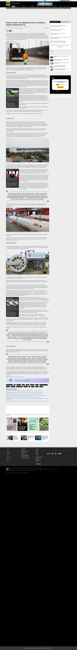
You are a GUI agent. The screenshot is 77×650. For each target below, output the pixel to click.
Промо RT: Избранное (25, 451)
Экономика (32, 6)
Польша (37, 384)
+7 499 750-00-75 (46, 469)
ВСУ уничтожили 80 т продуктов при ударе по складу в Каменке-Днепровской (60, 38)
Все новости (60, 46)
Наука (42, 6)
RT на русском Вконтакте (61, 0)
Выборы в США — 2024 (60, 8)
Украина (41, 386)
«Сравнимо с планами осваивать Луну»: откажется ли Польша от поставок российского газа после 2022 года (12, 99)
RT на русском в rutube (65, 0)
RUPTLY (37, 459)
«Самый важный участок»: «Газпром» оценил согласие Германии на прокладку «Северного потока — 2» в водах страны (28, 399)
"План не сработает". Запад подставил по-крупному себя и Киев (62, 60)
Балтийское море (9, 384)
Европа (19, 8)
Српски (37, 454)
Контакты (22, 453)
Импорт (27, 384)
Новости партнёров (24, 456)
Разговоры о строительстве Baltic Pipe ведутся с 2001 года (17, 74)
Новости (8, 6)
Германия (25, 386)
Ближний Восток (28, 8)
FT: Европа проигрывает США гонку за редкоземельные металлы (57, 30)
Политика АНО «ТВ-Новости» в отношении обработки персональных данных (22, 470)
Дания (23, 384)
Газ (14, 384)
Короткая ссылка (46, 27)
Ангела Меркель (19, 386)
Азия (46, 8)
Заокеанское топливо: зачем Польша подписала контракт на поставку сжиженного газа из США (25, 392)
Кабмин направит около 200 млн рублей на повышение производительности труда (58, 42)
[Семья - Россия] (45, 3)
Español (37, 453)
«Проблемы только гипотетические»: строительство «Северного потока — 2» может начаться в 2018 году (27, 401)
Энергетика (13, 386)
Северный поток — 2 (43, 384)
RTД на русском (38, 457)
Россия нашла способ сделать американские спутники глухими (60, 66)
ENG (7, 0)
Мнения (55, 6)
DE (8, 0)
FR (10, 0)
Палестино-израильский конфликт (38, 8)
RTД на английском (39, 456)
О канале (22, 449)
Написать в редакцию (25, 455)
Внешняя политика (14, 8)
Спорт (38, 6)
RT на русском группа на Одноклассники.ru (66, 0)
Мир (13, 6)
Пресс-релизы (23, 448)
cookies (41, 648)
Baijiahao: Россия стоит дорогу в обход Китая (61, 57)
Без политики (48, 6)
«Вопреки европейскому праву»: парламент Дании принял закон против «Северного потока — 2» (25, 393)
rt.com (16, 468)
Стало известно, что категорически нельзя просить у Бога (62, 63)
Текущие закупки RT (24, 454)
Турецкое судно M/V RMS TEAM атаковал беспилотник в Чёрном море (58, 26)
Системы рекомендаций (25, 457)
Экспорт (8, 386)
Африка (23, 8)
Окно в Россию (38, 460)
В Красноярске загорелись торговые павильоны (59, 44)
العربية (12, 0)
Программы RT (23, 452)
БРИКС (8, 8)
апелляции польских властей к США (32, 291)
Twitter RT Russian (62, 0)
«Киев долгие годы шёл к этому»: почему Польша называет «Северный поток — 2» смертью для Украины (26, 395)
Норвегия (32, 384)
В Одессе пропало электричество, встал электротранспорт (57, 34)
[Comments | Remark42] (27, 409)
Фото (64, 6)
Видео (69, 6)
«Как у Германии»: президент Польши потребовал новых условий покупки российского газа (12, 180)
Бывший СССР (24, 6)
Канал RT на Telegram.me (59, 0)
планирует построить (14, 67)
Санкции (49, 8)
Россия (18, 6)
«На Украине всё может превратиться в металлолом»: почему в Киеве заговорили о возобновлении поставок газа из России (12, 308)
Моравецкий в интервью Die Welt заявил (24, 322)
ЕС (29, 386)
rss (69, 0)
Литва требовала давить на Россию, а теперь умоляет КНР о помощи (61, 69)
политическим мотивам (29, 371)
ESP (14, 0)
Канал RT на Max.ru (63, 0)
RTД (44, 0)
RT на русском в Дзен (67, 0)
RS (15, 0)
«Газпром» (18, 384)
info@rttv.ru (57, 469)
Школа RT (37, 461)
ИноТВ (60, 6)
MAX (28, 380)
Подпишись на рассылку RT (70, 0)
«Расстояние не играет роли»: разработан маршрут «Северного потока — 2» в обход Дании (24, 390)
